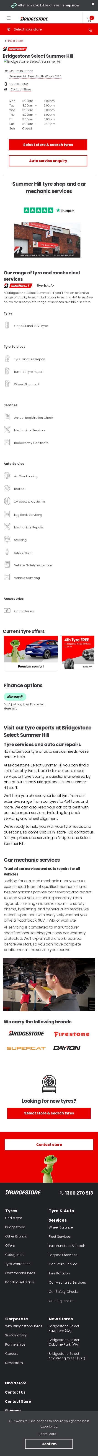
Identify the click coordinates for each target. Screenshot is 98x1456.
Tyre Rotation (59, 1273)
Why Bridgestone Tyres (23, 1326)
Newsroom (14, 1363)
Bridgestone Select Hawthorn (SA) (64, 1328)
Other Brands (16, 1236)
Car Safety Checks (64, 1291)
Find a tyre (13, 1218)
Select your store (28, 29)
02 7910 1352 (19, 84)
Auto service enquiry (48, 160)
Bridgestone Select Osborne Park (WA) (64, 1342)
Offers (10, 1245)
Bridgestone (15, 1227)
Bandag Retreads (19, 1282)
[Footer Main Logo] (23, 1193)
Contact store (49, 1144)
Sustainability (16, 1335)
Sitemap (13, 1410)
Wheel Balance (61, 1227)
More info (10, 708)
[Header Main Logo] (32, 19)
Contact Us (15, 1392)
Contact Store (20, 89)
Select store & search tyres (48, 144)
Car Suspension (62, 1301)
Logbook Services (63, 1255)
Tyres (11, 1211)
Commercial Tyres (20, 1273)
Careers (11, 1353)
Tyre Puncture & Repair (67, 1245)
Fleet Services (60, 1236)
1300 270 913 (79, 1193)
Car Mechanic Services (67, 1282)
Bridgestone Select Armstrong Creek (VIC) (67, 1356)
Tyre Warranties (17, 1264)
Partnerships (15, 1344)
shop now (71, 5)
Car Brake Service (63, 1264)
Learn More (47, 1434)
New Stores (61, 1319)
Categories (14, 1254)
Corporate (16, 1319)
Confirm (49, 1444)
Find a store (15, 1383)
